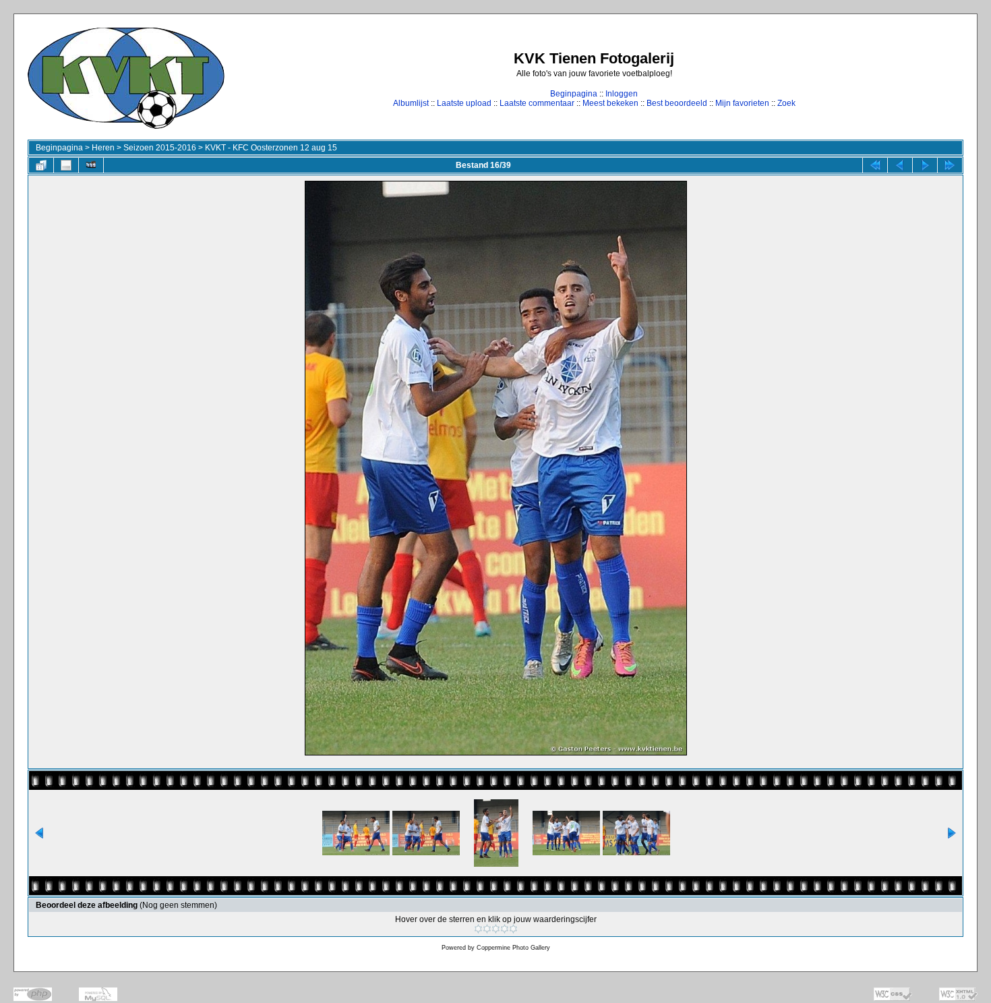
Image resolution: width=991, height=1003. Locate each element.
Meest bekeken (610, 103)
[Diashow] (91, 165)
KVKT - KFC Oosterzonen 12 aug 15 (271, 147)
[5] (513, 929)
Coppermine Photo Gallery (513, 947)
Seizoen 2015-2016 (159, 147)
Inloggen (621, 93)
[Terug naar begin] (875, 165)
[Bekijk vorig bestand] (900, 165)
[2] (487, 929)
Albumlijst (411, 103)
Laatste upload (464, 103)
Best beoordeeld (677, 103)
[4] (504, 929)
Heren (103, 147)
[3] (495, 929)
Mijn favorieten (742, 103)
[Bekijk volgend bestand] (925, 165)
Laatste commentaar (537, 103)
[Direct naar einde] (950, 165)
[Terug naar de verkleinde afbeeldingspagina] (41, 165)
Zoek (786, 103)
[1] (478, 929)
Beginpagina (573, 93)
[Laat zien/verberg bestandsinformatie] (66, 165)
